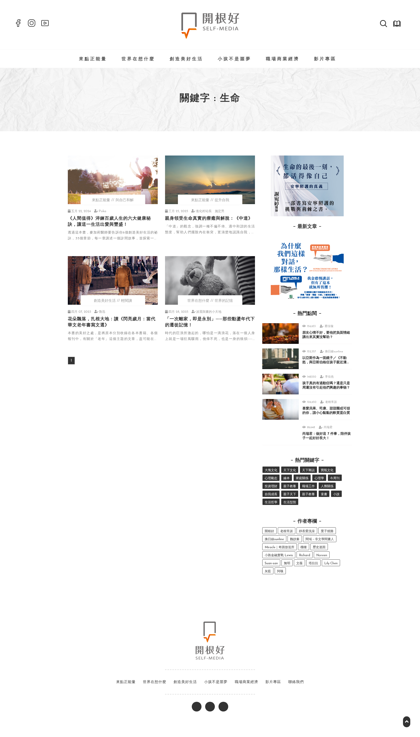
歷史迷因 (319, 547)
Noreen (321, 555)
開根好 (269, 531)
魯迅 (102, 311)
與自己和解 (124, 200)
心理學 (319, 478)
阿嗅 (280, 571)
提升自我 (222, 200)
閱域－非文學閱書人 (320, 539)
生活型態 (289, 502)
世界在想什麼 (138, 59)
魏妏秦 (294, 539)
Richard (304, 555)
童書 (324, 494)
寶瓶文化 (327, 470)
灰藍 (268, 571)
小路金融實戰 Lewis (279, 555)
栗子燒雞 (327, 531)
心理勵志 (271, 478)
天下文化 (289, 470)
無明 (287, 563)
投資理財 (271, 486)
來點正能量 (93, 59)
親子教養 (289, 486)
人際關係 (327, 486)
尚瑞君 (328, 427)
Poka (102, 211)
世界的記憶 (224, 301)
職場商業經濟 (282, 59)
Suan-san (271, 563)
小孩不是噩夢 (234, 59)
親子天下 (289, 494)
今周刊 (335, 478)
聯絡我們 (296, 682)
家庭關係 (302, 478)
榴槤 (303, 547)
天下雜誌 (308, 470)
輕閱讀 (126, 301)
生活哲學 (271, 502)
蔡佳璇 (329, 326)
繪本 (286, 478)
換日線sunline (334, 351)
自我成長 (271, 494)
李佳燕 (329, 376)
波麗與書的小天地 (208, 311)
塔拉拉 (313, 563)
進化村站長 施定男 (210, 211)
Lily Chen (331, 563)
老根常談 (331, 402)
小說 (336, 494)
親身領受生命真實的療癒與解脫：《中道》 (209, 219)
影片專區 (325, 59)
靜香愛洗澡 (307, 531)
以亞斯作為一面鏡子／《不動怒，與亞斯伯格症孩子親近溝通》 (324, 362)
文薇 (299, 563)
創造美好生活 (186, 59)
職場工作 (308, 486)
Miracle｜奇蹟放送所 (279, 547)
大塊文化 (271, 470)
